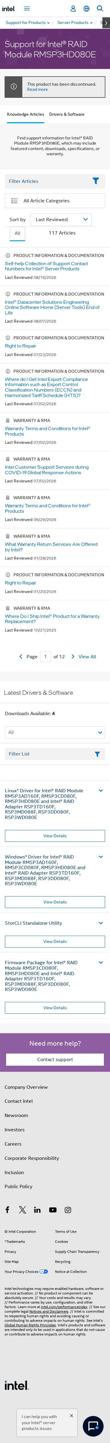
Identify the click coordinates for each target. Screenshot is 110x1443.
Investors (14, 1130)
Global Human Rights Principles (30, 1325)
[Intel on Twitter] (22, 1210)
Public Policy (18, 1187)
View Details (55, 835)
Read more (37, 89)
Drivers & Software (67, 114)
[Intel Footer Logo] (17, 1385)
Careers (13, 1144)
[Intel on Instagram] (68, 1210)
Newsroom (16, 1115)
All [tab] (17, 233)
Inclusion (14, 1173)
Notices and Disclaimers (48, 1311)
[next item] (106, 22)
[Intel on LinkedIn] (37, 1210)
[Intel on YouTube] (53, 1210)
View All (87, 657)
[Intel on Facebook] (7, 1210)
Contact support (55, 1060)
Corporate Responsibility (32, 1158)
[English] (86, 8)
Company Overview (26, 1087)
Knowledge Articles (25, 114)
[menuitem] (73, 22)
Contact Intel (19, 1101)
